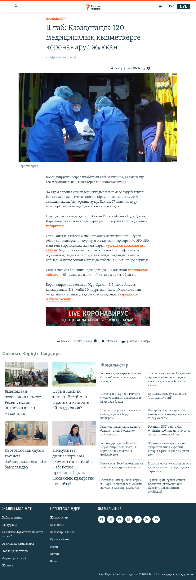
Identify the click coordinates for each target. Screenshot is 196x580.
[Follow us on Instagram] (128, 519)
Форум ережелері (14, 558)
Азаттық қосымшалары (18, 543)
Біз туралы (9, 525)
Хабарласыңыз (12, 517)
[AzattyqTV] (160, 6)
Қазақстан (57, 525)
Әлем (53, 561)
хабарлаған (55, 226)
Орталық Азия (59, 539)
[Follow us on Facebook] (101, 519)
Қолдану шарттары (15, 550)
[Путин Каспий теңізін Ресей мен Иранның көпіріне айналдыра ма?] (74, 374)
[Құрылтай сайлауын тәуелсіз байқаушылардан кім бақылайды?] (26, 433)
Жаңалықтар (59, 517)
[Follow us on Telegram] (138, 519)
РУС (171, 6)
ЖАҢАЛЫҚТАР (56, 19)
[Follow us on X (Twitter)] (110, 519)
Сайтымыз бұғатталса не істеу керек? (22, 534)
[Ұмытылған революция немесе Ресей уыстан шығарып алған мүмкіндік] (26, 374)
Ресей (54, 546)
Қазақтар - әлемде (62, 532)
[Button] (116, 68)
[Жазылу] (156, 519)
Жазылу (7, 565)
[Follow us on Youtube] (119, 519)
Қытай (54, 554)
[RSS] (147, 519)
